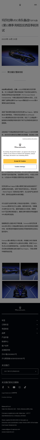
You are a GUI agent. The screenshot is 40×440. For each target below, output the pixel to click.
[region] (20, 154)
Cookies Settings (20, 166)
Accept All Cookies (20, 161)
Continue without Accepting (30, 138)
